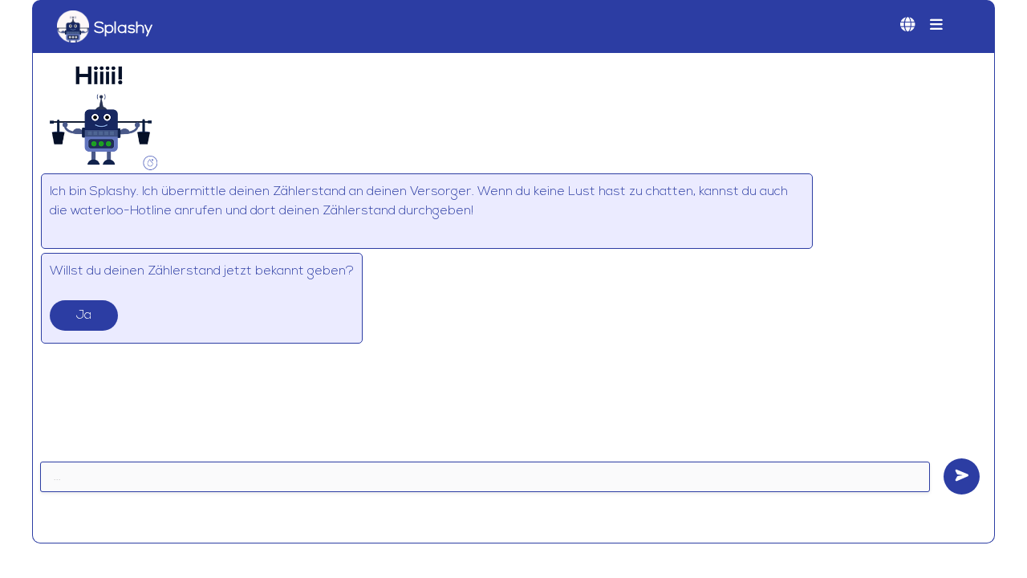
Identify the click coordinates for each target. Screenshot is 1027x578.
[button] (936, 26)
